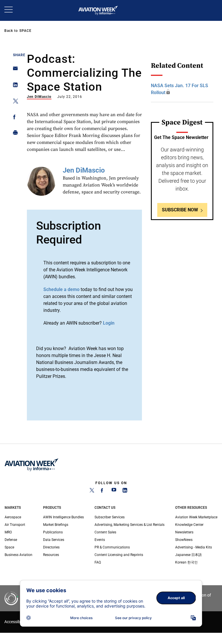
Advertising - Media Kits (193, 547)
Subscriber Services (110, 517)
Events (100, 540)
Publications (53, 532)
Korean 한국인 (186, 562)
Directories (51, 547)
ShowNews (184, 540)
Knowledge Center (189, 525)
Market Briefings (55, 525)
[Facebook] (103, 491)
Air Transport (15, 525)
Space (25, 31)
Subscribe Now (180, 210)
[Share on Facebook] (13, 118)
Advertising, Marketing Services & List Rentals (129, 525)
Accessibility (15, 621)
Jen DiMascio (39, 97)
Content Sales (105, 532)
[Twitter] (92, 491)
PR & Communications (112, 547)
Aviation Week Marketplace (196, 517)
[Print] (13, 134)
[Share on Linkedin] (13, 86)
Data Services (53, 540)
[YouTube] (114, 491)
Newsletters (184, 532)
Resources (51, 555)
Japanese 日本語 (188, 555)
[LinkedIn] (125, 491)
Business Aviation (18, 555)
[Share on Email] (13, 70)
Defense (11, 540)
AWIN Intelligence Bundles (63, 517)
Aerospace (13, 517)
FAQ (98, 562)
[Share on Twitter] (13, 102)
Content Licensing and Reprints (119, 555)
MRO (8, 532)
